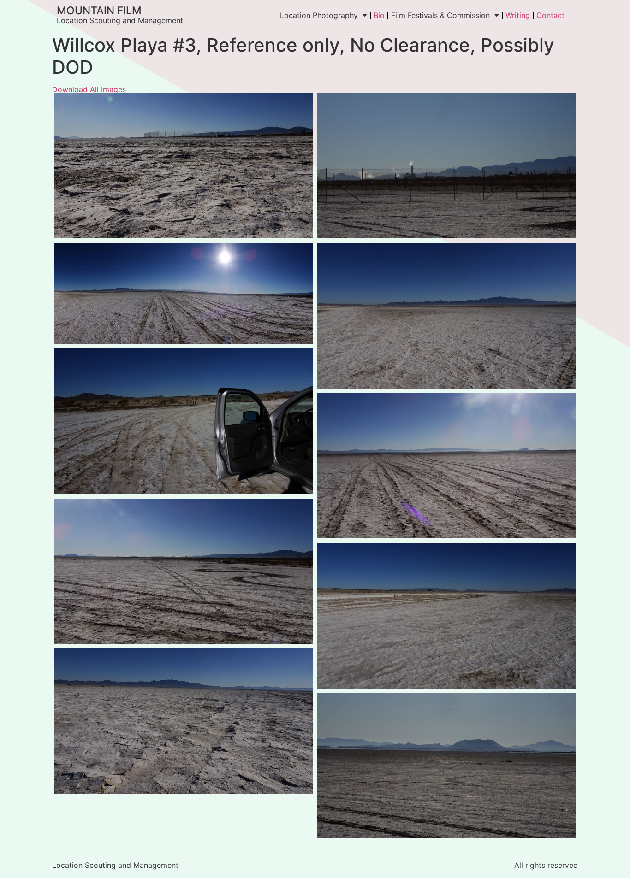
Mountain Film (99, 10)
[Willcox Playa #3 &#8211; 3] (446, 315)
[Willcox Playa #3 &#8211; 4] (446, 465)
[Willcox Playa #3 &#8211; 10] (446, 765)
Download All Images (89, 89)
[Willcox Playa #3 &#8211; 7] (446, 615)
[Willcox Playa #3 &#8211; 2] (183, 293)
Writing (517, 15)
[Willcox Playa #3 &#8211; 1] (183, 421)
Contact (550, 15)
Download (64, 103)
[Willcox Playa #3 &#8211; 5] (183, 571)
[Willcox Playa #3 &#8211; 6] (183, 721)
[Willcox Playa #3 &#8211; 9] (446, 165)
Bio (379, 15)
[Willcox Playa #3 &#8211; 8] (183, 165)
